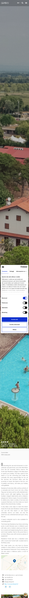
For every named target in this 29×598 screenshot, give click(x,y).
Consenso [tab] (4, 271)
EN (18, 3)
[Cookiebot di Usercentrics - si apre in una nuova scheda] (20, 267)
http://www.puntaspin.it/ (11, 584)
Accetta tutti (14, 319)
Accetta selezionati (14, 324)
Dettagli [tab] (12, 271)
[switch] (25, 303)
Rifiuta (14, 329)
